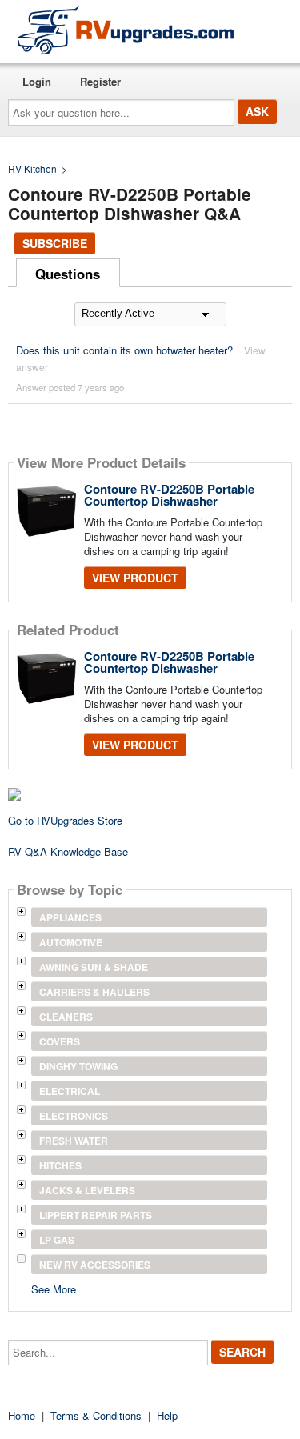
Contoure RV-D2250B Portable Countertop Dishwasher (169, 495)
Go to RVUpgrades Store (65, 820)
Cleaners (66, 1016)
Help (167, 1415)
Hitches (60, 1165)
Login (36, 81)
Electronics (73, 1116)
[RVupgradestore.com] (125, 30)
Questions (67, 273)
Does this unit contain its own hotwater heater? (124, 350)
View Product (135, 578)
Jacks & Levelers (87, 1190)
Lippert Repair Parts (95, 1215)
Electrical (69, 1091)
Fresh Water (73, 1140)
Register (100, 81)
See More (53, 1288)
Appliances (70, 917)
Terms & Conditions (96, 1415)
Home (21, 1415)
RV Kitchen (32, 168)
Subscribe (54, 243)
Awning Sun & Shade (93, 967)
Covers (59, 1041)
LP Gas (56, 1240)
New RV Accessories (94, 1264)
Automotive (70, 942)
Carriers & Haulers (94, 992)
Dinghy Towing (78, 1066)
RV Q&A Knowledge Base (68, 851)
